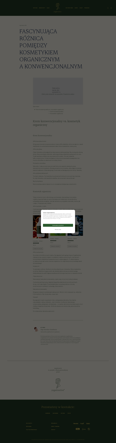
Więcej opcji (58, 229)
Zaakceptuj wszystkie (58, 225)
